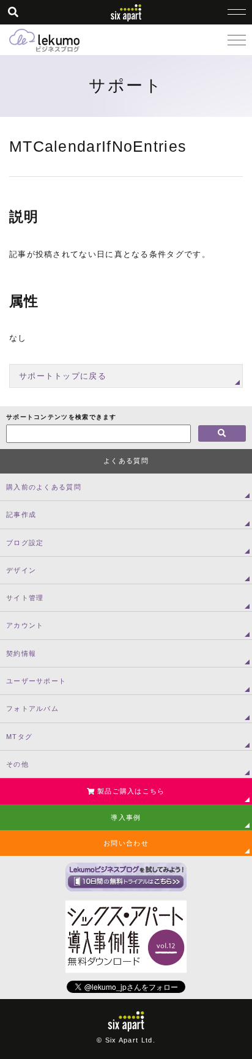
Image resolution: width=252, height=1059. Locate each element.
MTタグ (19, 736)
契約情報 (21, 653)
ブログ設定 (25, 542)
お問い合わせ (126, 843)
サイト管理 (25, 597)
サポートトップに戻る (62, 376)
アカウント (25, 625)
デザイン (21, 570)
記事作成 (21, 514)
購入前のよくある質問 (43, 487)
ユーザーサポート (36, 681)
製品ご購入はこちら (130, 791)
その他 (17, 764)
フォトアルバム (32, 708)
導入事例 (126, 817)
